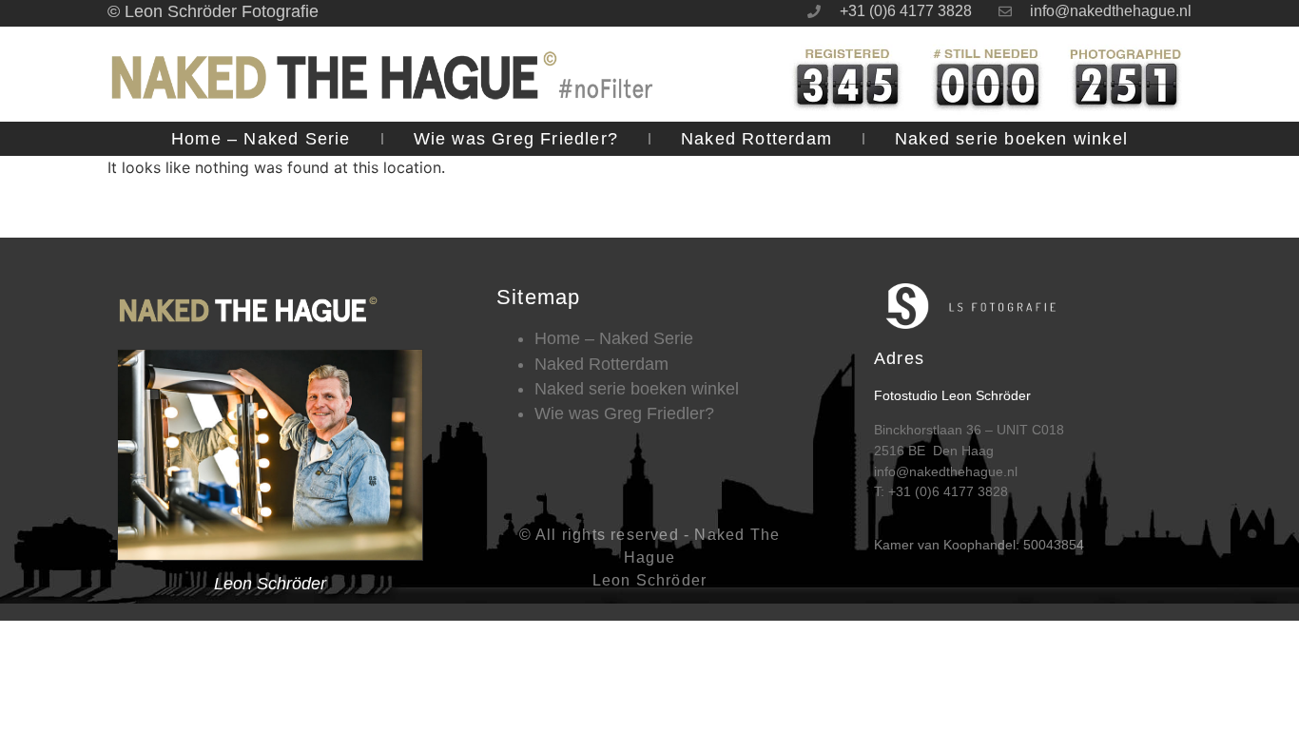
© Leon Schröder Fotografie (213, 11)
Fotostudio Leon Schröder (952, 395)
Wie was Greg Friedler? (516, 138)
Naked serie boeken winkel (1011, 138)
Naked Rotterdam (756, 138)
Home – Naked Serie (261, 138)
